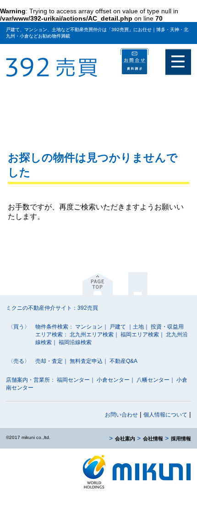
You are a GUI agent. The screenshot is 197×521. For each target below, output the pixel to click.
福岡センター (73, 380)
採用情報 (181, 438)
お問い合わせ (121, 414)
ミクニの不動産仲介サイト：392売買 (52, 308)
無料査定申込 (86, 361)
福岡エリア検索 (139, 334)
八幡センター (153, 380)
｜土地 (135, 327)
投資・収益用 (167, 327)
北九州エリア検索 (92, 334)
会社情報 (153, 438)
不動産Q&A (123, 361)
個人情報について (165, 414)
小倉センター (113, 380)
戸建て (117, 327)
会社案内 (125, 438)
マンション (89, 327)
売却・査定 (49, 361)
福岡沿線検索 (75, 342)
